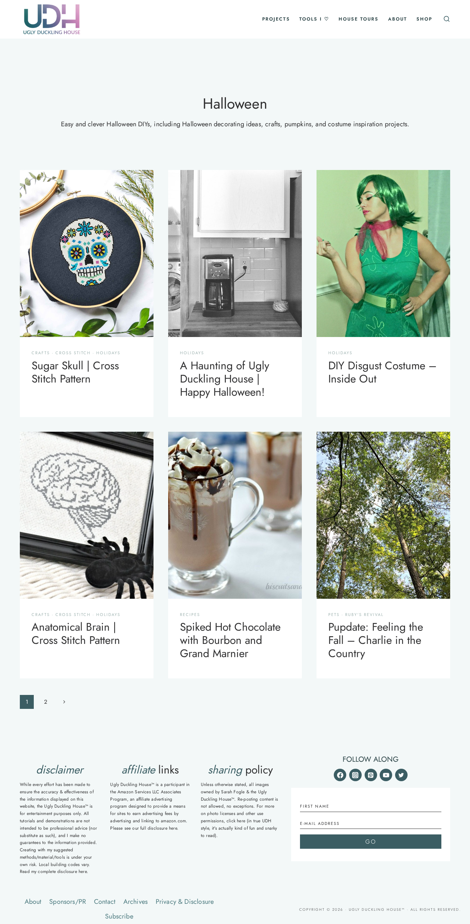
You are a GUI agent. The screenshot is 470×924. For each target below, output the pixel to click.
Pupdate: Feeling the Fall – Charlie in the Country (375, 640)
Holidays (108, 353)
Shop (424, 19)
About (397, 19)
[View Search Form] (445, 19)
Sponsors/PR (67, 901)
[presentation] (86, 253)
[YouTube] (386, 775)
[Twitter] (401, 775)
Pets (334, 614)
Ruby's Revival (364, 614)
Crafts (41, 353)
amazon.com (173, 821)
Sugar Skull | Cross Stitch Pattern (75, 372)
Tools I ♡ (314, 19)
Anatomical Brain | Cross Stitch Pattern (76, 633)
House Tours (359, 19)
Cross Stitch (73, 353)
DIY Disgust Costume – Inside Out (382, 372)
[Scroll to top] (454, 831)
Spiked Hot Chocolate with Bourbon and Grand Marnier (230, 640)
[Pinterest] (371, 775)
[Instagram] (355, 775)
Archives (135, 901)
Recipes (190, 614)
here (83, 871)
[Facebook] (340, 775)
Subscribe (119, 916)
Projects (276, 19)
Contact (104, 901)
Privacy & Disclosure (185, 901)
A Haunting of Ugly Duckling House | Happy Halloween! (224, 379)
